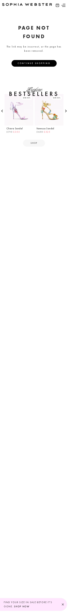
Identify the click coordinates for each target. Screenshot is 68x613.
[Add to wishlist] (30, 97)
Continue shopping (34, 63)
